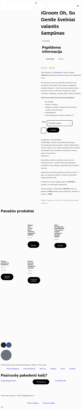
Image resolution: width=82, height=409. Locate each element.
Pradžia (43, 200)
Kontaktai (72, 369)
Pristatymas (45, 156)
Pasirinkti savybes (7, 277)
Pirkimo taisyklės (33, 403)
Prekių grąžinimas (29, 369)
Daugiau (60, 245)
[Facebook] (9, 345)
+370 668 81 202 (60, 381)
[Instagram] (3, 345)
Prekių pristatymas (13, 369)
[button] (6, 5)
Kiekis (44, 122)
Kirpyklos (53, 369)
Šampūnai (50, 200)
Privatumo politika (49, 403)
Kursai (63, 369)
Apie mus (43, 369)
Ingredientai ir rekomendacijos (51, 140)
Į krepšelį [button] (33, 244)
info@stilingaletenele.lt (8, 381)
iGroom (61, 59)
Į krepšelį (53, 130)
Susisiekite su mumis (61, 72)
